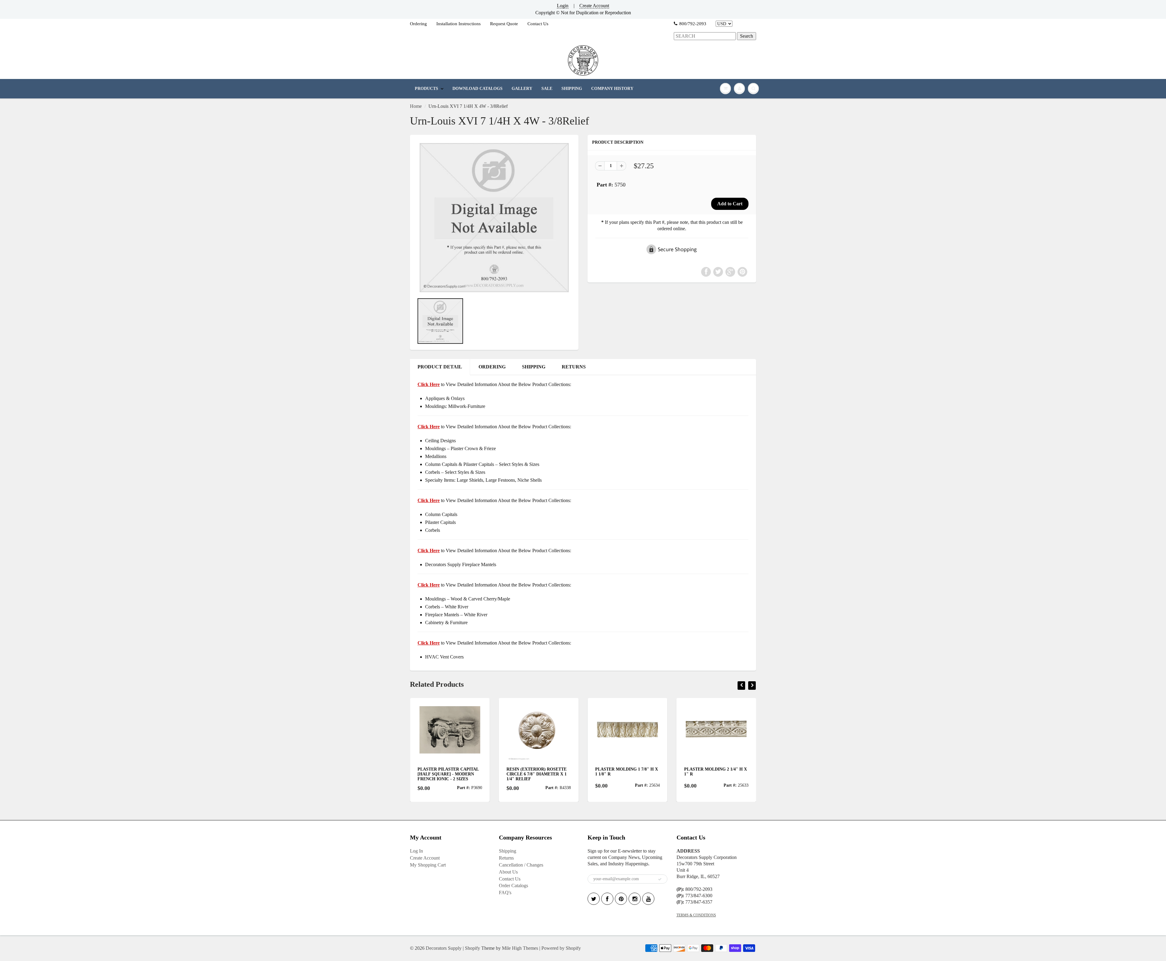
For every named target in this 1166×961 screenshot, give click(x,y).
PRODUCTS (426, 88)
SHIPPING (571, 88)
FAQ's (505, 892)
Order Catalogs (513, 885)
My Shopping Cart (428, 864)
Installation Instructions (458, 23)
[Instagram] (635, 899)
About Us (508, 871)
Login (562, 5)
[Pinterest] (621, 899)
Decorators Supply (444, 948)
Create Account (594, 5)
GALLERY (522, 88)
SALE (546, 88)
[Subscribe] (660, 879)
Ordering (418, 23)
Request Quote (504, 23)
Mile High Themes (520, 948)
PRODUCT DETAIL (440, 366)
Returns (506, 857)
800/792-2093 (692, 23)
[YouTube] (648, 899)
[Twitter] (594, 899)
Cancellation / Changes (521, 864)
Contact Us (537, 23)
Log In (416, 850)
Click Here (429, 426)
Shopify (472, 948)
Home (416, 106)
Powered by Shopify (561, 948)
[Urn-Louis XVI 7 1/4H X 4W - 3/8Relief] (494, 217)
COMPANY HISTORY (612, 88)
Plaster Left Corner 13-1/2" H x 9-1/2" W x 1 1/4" (713, 771)
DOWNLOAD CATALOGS (477, 88)
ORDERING (492, 366)
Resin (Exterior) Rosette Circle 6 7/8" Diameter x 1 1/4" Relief (448, 774)
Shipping (507, 850)
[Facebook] (607, 899)
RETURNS (574, 366)
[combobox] (705, 36)
